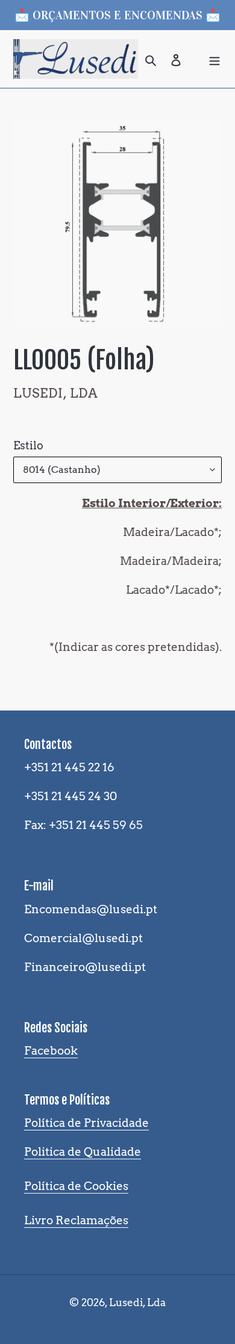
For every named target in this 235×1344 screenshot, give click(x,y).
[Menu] (214, 59)
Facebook (51, 1051)
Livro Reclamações (76, 1220)
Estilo (28, 445)
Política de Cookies (76, 1186)
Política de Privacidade (86, 1123)
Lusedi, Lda (137, 1302)
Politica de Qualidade (82, 1152)
